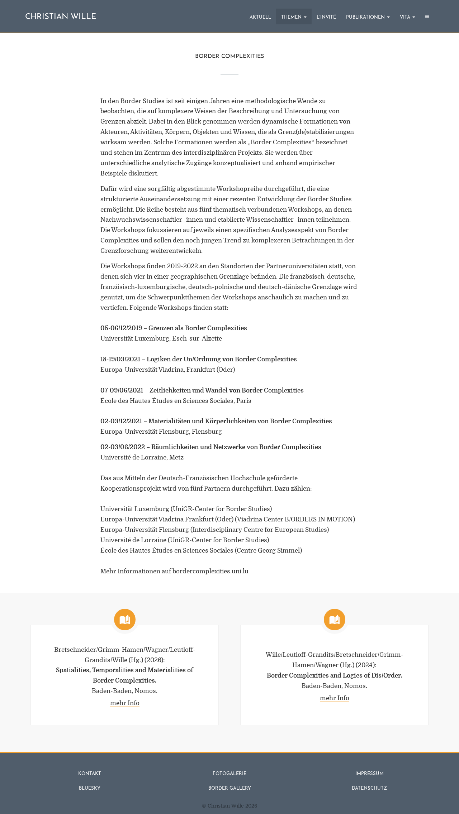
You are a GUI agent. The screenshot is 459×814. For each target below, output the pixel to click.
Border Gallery (229, 788)
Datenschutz (369, 788)
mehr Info (124, 703)
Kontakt (89, 773)
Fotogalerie (229, 773)
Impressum (369, 773)
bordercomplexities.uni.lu (210, 571)
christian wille (60, 17)
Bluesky (89, 788)
